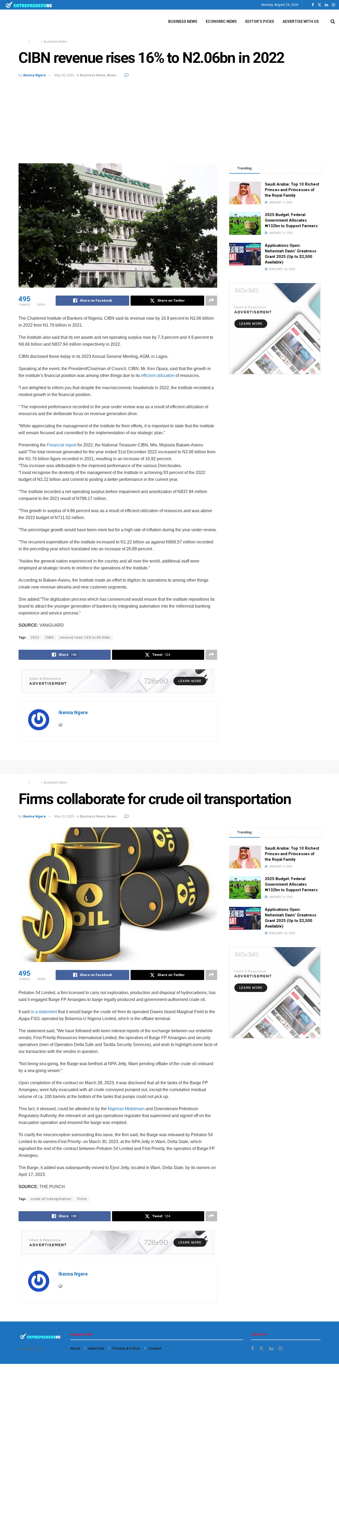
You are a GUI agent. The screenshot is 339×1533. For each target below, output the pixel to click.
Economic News (221, 21)
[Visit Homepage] (29, 5)
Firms (82, 1199)
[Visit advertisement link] (118, 681)
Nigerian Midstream (126, 1108)
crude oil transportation (51, 1199)
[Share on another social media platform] (211, 301)
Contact (154, 1348)
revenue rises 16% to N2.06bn (85, 637)
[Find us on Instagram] (333, 5)
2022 (35, 637)
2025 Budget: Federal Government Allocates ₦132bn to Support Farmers (291, 220)
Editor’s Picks (259, 21)
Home (23, 41)
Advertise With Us (301, 21)
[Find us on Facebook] (313, 5)
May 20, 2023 (64, 75)
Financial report (61, 445)
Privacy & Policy (126, 1348)
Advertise (96, 1348)
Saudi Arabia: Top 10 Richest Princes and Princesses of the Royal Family (292, 190)
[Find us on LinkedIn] (326, 5)
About (75, 1348)
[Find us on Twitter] (319, 5)
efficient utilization (158, 375)
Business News (182, 21)
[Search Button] (333, 21)
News (36, 41)
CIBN (49, 637)
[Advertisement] (169, 118)
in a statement (44, 1011)
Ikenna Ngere (34, 75)
